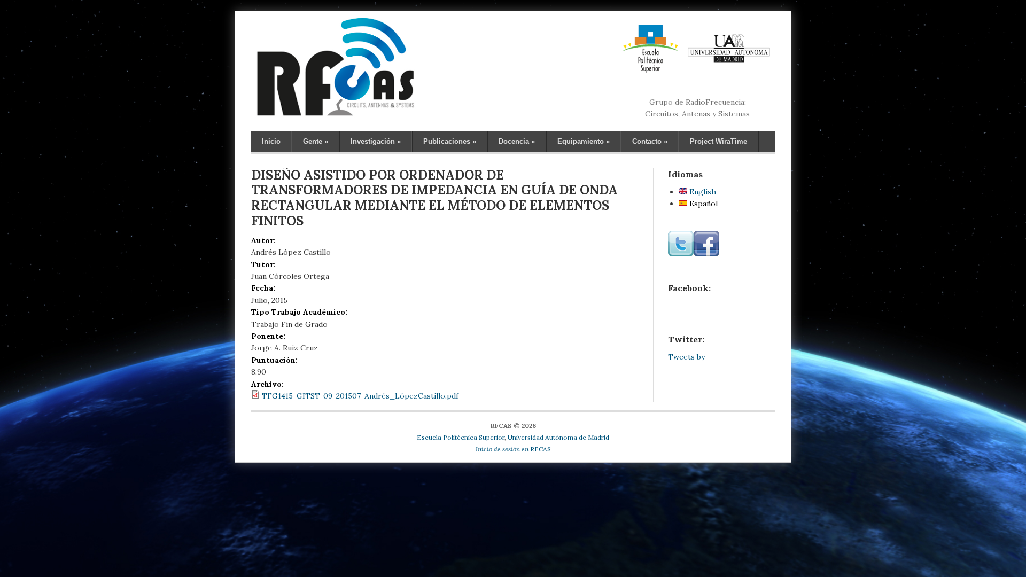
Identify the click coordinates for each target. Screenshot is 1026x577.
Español (702, 203)
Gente (315, 141)
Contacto (649, 141)
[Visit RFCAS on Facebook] (706, 254)
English (701, 192)
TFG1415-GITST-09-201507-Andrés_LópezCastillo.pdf (360, 396)
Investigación (376, 141)
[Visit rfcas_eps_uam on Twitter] (681, 254)
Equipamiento (583, 141)
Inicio (271, 141)
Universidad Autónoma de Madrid (558, 437)
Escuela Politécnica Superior (460, 437)
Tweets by (686, 357)
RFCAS (513, 449)
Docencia (517, 141)
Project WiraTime (718, 141)
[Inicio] (335, 115)
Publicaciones (449, 141)
